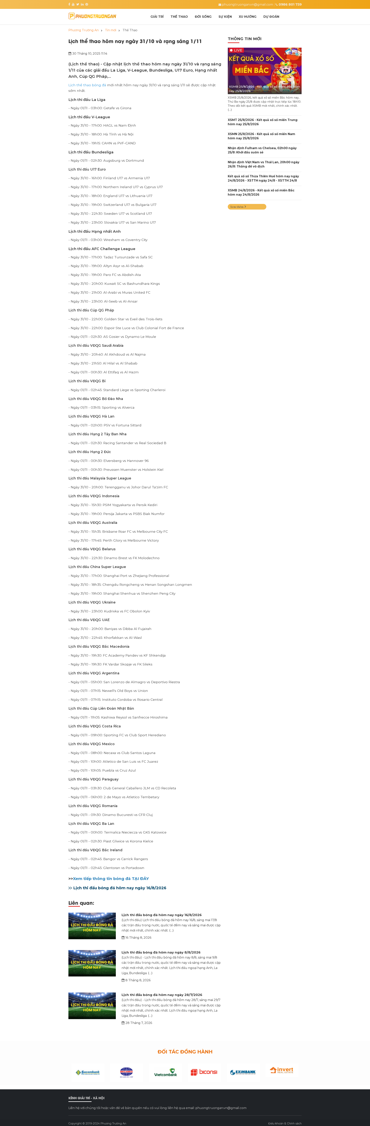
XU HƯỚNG (247, 17)
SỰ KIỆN (225, 17)
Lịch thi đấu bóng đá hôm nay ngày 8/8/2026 (161, 952)
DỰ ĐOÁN (271, 17)
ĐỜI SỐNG (203, 17)
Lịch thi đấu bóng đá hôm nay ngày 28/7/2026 (162, 995)
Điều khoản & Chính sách (285, 1123)
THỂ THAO (179, 17)
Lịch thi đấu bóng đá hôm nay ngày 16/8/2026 (119, 888)
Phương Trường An (113, 1123)
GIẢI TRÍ (157, 17)
